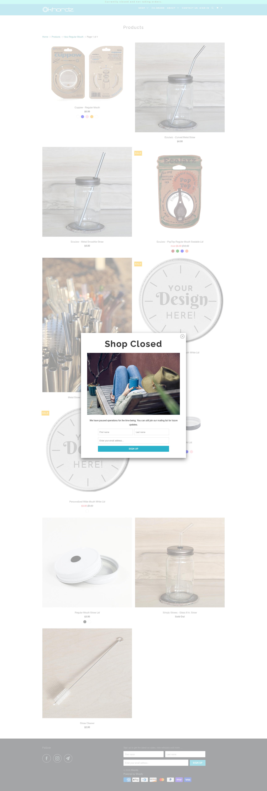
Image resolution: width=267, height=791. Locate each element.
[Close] (182, 335)
